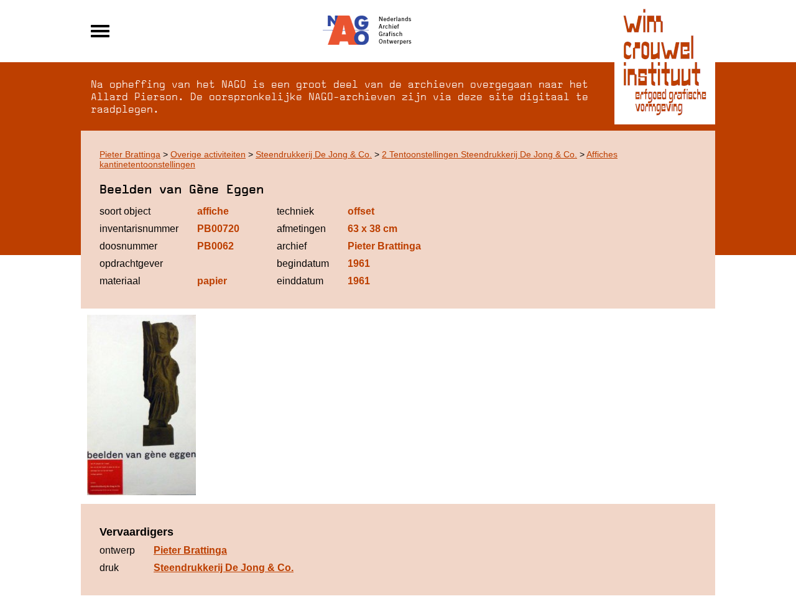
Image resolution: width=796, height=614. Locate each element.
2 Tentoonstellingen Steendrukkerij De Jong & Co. (479, 154)
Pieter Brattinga (130, 154)
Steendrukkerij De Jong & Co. (314, 154)
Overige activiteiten (208, 154)
